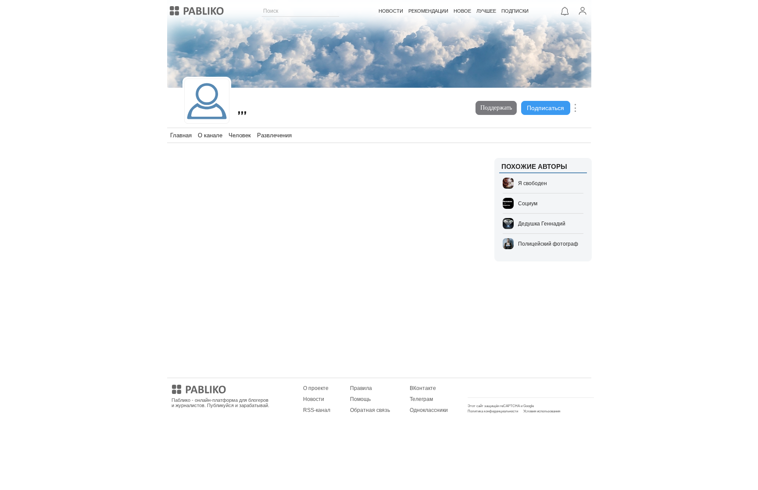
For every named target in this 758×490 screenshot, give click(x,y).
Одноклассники (429, 410)
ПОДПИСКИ (515, 11)
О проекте (316, 388)
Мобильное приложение (498, 388)
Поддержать (496, 107)
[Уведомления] (565, 11)
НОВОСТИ (391, 11)
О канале (210, 135)
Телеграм (421, 399)
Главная (181, 135)
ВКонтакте (423, 388)
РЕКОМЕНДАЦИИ (428, 11)
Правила (361, 388)
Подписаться (545, 107)
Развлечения (274, 135)
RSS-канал (316, 410)
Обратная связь (370, 410)
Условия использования (541, 411)
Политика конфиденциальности (493, 411)
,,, (242, 109)
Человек (240, 135)
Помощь (360, 399)
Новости (313, 399)
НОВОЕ (462, 11)
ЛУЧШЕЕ (486, 11)
